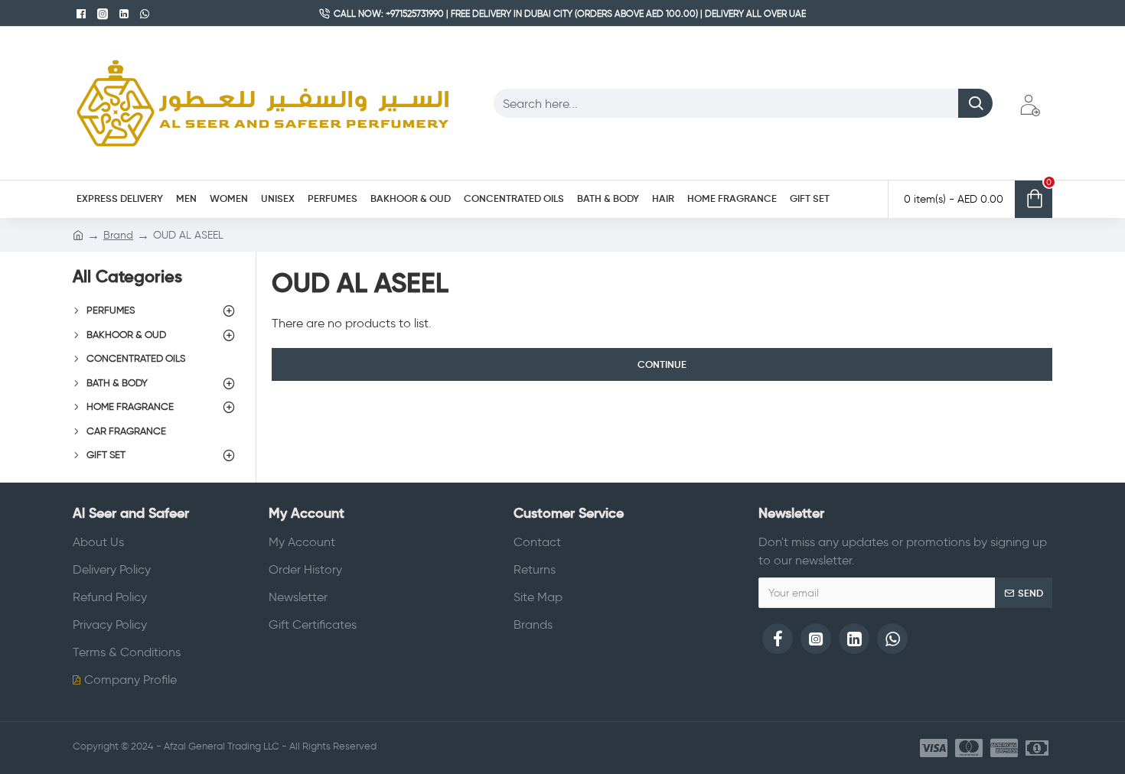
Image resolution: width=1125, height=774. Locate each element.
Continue (662, 364)
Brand (118, 235)
